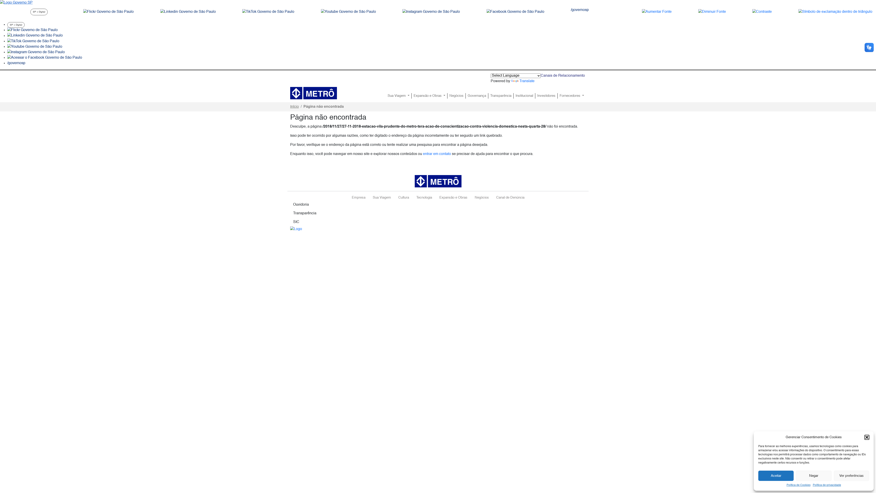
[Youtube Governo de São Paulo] (34, 47)
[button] (867, 437)
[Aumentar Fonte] (657, 12)
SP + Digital (39, 12)
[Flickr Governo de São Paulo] (32, 30)
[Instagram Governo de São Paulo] (431, 12)
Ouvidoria (301, 205)
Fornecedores (570, 96)
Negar (813, 475)
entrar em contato (437, 154)
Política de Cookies (799, 485)
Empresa (358, 197)
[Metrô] (313, 93)
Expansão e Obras (428, 96)
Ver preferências (851, 475)
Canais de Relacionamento (563, 76)
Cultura (403, 197)
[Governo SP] (16, 3)
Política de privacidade (827, 485)
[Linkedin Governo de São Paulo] (35, 36)
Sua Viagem (397, 96)
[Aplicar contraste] (762, 12)
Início (294, 107)
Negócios (456, 96)
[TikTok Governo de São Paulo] (33, 41)
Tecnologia (424, 197)
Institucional (524, 96)
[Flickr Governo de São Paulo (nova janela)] (108, 12)
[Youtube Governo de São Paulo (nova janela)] (348, 12)
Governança (477, 96)
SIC (296, 222)
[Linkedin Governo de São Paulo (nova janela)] (188, 12)
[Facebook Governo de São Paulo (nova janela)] (515, 12)
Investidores (546, 96)
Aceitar (776, 475)
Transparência (500, 96)
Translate (526, 81)
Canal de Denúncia (510, 197)
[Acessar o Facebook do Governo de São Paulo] (44, 58)
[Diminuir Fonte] (712, 12)
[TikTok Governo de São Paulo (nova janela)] (268, 12)
